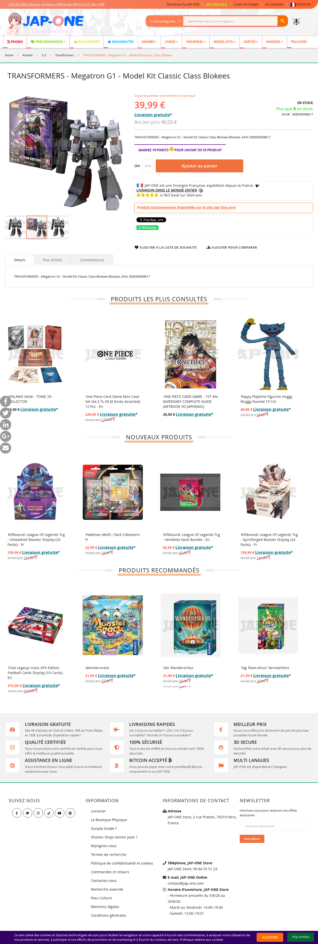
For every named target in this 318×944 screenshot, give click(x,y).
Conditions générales (108, 915)
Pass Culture (101, 898)
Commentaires (92, 260)
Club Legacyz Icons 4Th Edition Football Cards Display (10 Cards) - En (36, 672)
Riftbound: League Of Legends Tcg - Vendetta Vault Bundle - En (191, 537)
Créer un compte (246, 4)
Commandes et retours (110, 871)
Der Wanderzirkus (178, 667)
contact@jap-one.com (186, 883)
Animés (27, 55)
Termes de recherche (108, 854)
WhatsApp (149, 228)
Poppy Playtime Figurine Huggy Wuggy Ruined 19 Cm (266, 399)
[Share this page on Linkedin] (5, 424)
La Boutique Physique (109, 819)
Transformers (64, 55)
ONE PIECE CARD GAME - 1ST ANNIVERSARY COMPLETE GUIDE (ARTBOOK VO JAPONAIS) (191, 401)
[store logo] (45, 25)
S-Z (44, 55)
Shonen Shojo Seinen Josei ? (114, 837)
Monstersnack (97, 667)
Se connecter (274, 4)
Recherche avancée (107, 889)
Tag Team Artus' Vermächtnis (265, 667)
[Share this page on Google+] (5, 436)
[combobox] (219, 21)
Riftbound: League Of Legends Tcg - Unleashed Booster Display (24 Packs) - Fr (36, 539)
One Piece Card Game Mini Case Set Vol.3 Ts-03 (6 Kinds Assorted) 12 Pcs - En (112, 401)
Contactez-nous (104, 880)
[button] (301, 4)
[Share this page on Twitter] (5, 413)
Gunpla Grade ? (104, 828)
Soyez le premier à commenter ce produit (164, 95)
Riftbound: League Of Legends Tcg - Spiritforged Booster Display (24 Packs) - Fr (269, 539)
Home (9, 55)
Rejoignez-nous (104, 845)
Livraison (98, 811)
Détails (19, 260)
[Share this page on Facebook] (5, 401)
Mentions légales (105, 906)
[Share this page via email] (5, 448)
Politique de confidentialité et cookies (122, 863)
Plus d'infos (52, 260)
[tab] (19, 259)
